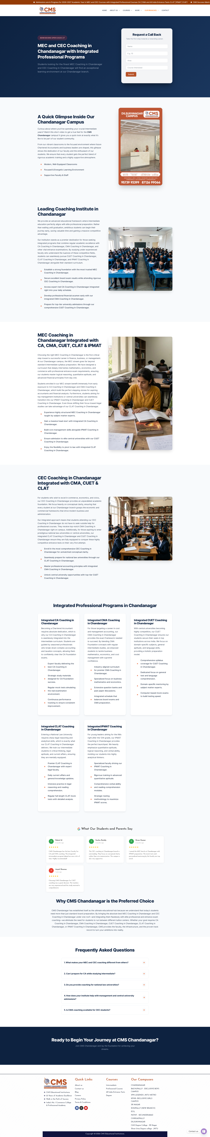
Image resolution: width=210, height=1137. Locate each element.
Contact (165, 10)
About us (114, 10)
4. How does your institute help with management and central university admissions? (99, 997)
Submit (131, 74)
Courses (126, 10)
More (137, 10)
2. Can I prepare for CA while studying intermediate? (89, 973)
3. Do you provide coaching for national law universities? (91, 985)
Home (104, 10)
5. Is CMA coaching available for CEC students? (87, 1010)
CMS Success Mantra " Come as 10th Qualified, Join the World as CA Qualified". (172, 2)
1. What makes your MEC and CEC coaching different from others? (96, 962)
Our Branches (151, 10)
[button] (119, 10)
